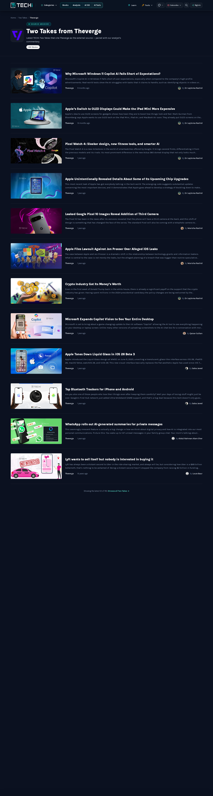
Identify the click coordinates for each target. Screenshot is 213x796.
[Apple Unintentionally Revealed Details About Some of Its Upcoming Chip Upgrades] (36, 185)
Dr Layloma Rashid (193, 88)
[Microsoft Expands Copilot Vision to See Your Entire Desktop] (36, 326)
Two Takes (22, 18)
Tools (147, 5)
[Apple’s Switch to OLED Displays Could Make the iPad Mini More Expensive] (36, 115)
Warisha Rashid (194, 228)
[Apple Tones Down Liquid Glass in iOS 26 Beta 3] (36, 361)
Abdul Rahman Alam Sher (190, 438)
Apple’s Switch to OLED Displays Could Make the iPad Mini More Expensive (120, 109)
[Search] (186, 5)
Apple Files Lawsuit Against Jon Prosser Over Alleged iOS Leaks (111, 249)
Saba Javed (197, 368)
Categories (49, 5)
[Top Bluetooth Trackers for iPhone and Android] (36, 396)
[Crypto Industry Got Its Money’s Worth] (36, 291)
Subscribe (174, 5)
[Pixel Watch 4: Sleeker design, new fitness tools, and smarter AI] (36, 150)
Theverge (69, 88)
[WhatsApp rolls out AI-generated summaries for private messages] (36, 431)
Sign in (198, 5)
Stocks (65, 5)
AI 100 (87, 5)
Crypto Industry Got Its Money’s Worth (93, 284)
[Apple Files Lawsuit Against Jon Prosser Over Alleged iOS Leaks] (36, 255)
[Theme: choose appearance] (161, 5)
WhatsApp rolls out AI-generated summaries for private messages (113, 424)
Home (13, 18)
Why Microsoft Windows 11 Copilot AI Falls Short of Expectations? (112, 74)
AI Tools (97, 5)
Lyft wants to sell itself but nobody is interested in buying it (109, 459)
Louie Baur (197, 473)
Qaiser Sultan (196, 333)
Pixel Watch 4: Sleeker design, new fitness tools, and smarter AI (112, 144)
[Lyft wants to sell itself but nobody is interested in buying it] (36, 466)
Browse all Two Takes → (118, 491)
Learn (133, 5)
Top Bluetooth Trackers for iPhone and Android (99, 389)
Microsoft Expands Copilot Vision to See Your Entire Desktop (109, 319)
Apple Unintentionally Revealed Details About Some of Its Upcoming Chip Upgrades (126, 179)
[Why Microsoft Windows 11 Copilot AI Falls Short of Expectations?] (36, 80)
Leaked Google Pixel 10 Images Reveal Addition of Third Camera (112, 214)
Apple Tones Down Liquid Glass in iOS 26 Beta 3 (100, 354)
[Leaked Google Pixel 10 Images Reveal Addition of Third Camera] (36, 221)
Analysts (76, 5)
